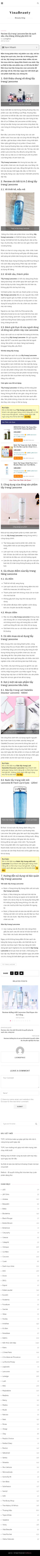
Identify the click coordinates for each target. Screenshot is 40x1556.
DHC (20, 1271)
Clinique (20, 1247)
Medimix (20, 1395)
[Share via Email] (21, 973)
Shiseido (20, 1462)
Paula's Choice (20, 1439)
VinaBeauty (28, 1553)
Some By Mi (20, 1477)
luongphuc (7, 39)
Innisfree (20, 1324)
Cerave (20, 1237)
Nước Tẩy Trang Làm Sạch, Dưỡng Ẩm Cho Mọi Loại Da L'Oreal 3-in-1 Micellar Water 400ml (25, 446)
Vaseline (20, 1520)
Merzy (20, 1400)
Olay (20, 1434)
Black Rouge (20, 1218)
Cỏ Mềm (20, 1252)
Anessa (20, 1199)
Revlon (20, 1448)
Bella (20, 1209)
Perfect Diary (20, 1443)
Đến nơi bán (18, 440)
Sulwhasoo (20, 1486)
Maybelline (20, 1391)
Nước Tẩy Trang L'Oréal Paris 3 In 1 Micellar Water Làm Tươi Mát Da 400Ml (25, 464)
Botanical (20, 1228)
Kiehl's (20, 1338)
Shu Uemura (20, 1467)
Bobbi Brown (20, 1223)
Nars (20, 1419)
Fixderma (20, 1300)
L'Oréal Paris (20, 1352)
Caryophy (20, 1233)
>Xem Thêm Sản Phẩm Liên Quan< (20, 480)
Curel (20, 1261)
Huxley (20, 1319)
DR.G (20, 1281)
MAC (20, 1386)
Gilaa (20, 1314)
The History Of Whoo (20, 1506)
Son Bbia (20, 1482)
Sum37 (20, 1491)
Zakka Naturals (20, 1539)
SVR (20, 1496)
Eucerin (20, 1295)
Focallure (20, 1304)
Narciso (20, 1415)
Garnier (20, 1309)
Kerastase (20, 1333)
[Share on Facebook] (12, 973)
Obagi (20, 1429)
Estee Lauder (20, 1290)
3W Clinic (20, 1194)
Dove (20, 1276)
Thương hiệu (20, 1510)
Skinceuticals (20, 1472)
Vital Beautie (20, 1529)
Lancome (3, 30)
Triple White (20, 1515)
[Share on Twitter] (16, 973)
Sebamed (20, 1453)
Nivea (20, 1424)
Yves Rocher (20, 1534)
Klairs (20, 1348)
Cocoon (20, 1257)
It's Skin (20, 1328)
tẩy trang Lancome (8, 964)
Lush (20, 1381)
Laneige (20, 1376)
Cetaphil (20, 1242)
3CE (20, 1190)
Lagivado (20, 1367)
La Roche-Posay (20, 1362)
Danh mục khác (20, 1266)
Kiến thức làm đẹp (20, 1343)
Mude (20, 1410)
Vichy (20, 1525)
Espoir (20, 1285)
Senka (20, 1458)
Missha (20, 1405)
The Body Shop (20, 1501)
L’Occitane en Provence (20, 1357)
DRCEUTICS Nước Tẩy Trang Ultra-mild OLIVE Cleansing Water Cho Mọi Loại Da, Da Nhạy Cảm (26, 429)
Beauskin (20, 1204)
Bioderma (20, 1214)
